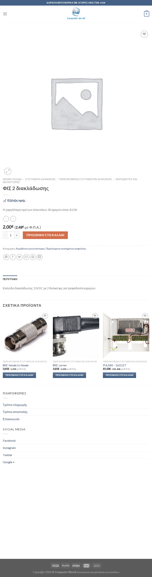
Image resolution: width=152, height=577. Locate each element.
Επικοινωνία (11, 419)
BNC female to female (16, 365)
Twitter (7, 455)
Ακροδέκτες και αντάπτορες (30, 248)
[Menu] (5, 13)
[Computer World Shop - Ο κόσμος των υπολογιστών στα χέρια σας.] (76, 14)
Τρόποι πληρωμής (15, 405)
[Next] (149, 348)
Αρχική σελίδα (12, 179)
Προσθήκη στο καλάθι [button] (19, 375)
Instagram (9, 447)
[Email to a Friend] (26, 257)
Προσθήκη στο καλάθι (45, 235)
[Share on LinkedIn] (40, 257)
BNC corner (60, 365)
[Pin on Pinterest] (33, 257)
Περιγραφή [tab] (10, 279)
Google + (9, 462)
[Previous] (3, 348)
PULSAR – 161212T (114, 365)
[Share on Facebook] (13, 257)
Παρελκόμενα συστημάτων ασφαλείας (85, 179)
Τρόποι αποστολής (15, 412)
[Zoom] (7, 171)
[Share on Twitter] (19, 257)
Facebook (9, 440)
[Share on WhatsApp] (6, 257)
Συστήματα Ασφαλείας (40, 179)
